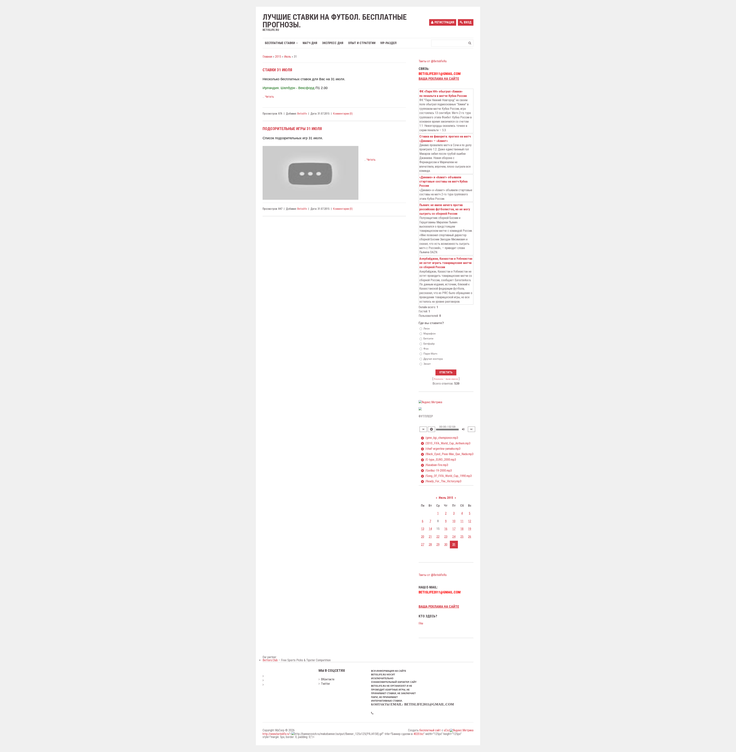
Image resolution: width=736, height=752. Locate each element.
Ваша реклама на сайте (439, 79)
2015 (278, 56)
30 (445, 544)
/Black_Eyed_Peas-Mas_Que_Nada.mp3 (447, 454)
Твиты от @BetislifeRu (433, 61)
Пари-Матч (430, 353)
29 (437, 544)
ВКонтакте (327, 679)
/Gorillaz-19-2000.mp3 (436, 471)
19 (469, 529)
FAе (421, 623)
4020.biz (418, 734)
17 (453, 529)
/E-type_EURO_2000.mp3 (438, 460)
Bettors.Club (270, 660)
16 (445, 529)
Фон (426, 348)
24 (453, 536)
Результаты (438, 379)
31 (453, 544)
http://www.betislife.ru (276, 734)
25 (461, 536)
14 (430, 529)
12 (469, 521)
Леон (426, 328)
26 (469, 536)
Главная (267, 56)
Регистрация (444, 22)
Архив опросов (452, 379)
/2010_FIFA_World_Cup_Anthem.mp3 (445, 443)
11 (461, 521)
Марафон (429, 333)
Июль (287, 56)
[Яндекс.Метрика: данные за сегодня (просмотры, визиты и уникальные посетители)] (430, 402)
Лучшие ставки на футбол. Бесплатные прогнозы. (335, 21)
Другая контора (433, 358)
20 (422, 536)
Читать (269, 96)
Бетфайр (429, 343)
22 (437, 536)
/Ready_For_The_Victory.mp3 (441, 481)
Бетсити (428, 338)
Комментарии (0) (343, 113)
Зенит (427, 363)
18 (461, 529)
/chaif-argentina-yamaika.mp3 (440, 449)
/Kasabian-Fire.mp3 (434, 465)
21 (430, 536)
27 (422, 544)
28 (430, 544)
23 (445, 536)
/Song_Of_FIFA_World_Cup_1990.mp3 (446, 476)
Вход (468, 22)
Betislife (302, 113)
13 (422, 529)
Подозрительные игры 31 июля (292, 128)
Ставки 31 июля (277, 70)
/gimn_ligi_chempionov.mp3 (439, 438)
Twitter (325, 684)
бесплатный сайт (430, 730)
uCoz (447, 730)
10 (453, 521)
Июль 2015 (446, 498)
